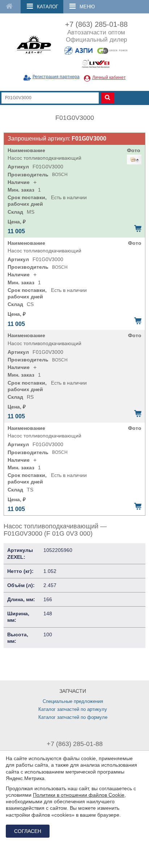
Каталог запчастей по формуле (72, 717)
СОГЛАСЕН (27, 831)
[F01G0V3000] (134, 159)
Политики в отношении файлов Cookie (78, 795)
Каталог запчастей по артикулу (72, 709)
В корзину (137, 228)
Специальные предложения (73, 701)
